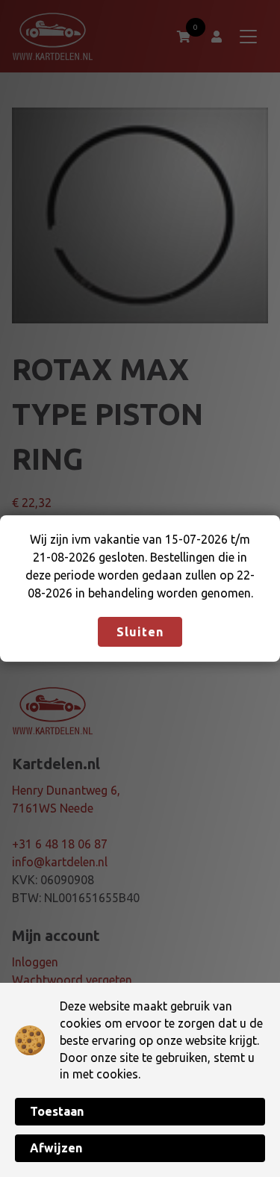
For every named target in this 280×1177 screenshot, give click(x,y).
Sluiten (140, 632)
